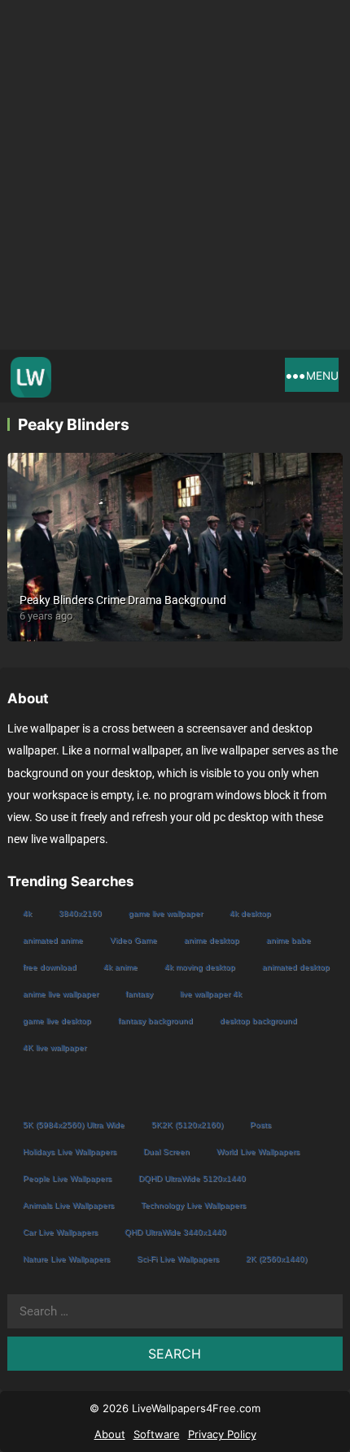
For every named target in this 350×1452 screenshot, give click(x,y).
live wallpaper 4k (211, 993)
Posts (260, 1124)
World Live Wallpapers (258, 1151)
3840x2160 (80, 913)
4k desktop (250, 913)
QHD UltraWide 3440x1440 (175, 1232)
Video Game (133, 940)
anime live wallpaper (60, 993)
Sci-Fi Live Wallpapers (178, 1258)
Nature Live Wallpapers (66, 1258)
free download (50, 967)
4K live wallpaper (54, 1047)
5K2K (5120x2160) (187, 1124)
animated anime (53, 940)
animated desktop (296, 967)
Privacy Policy (222, 1434)
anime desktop (211, 940)
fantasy (139, 993)
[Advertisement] (175, 175)
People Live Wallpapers (67, 1178)
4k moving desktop (199, 967)
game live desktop (57, 1020)
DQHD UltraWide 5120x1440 (192, 1178)
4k (27, 913)
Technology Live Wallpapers (193, 1205)
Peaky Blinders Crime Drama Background (123, 599)
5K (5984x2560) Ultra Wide (74, 1124)
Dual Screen (166, 1151)
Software (156, 1434)
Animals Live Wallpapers (68, 1205)
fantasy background (155, 1020)
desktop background (258, 1020)
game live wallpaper (166, 913)
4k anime (120, 967)
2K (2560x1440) (276, 1258)
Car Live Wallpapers (60, 1232)
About (109, 1434)
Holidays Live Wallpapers (69, 1151)
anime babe (288, 940)
